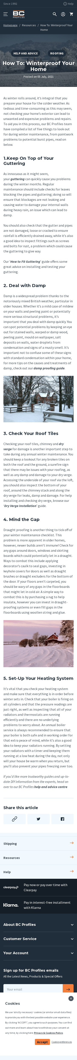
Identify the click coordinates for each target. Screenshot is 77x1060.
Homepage (10, 25)
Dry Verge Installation (20, 506)
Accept (42, 1042)
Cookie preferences (62, 1041)
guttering (17, 179)
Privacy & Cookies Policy (48, 1032)
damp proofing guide (49, 368)
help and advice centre (50, 787)
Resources (29, 25)
